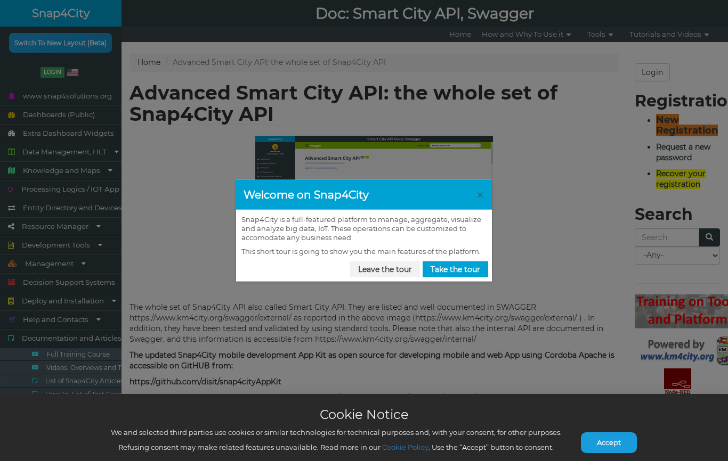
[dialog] (364, 231)
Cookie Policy (405, 447)
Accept (609, 442)
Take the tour (455, 269)
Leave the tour (385, 269)
